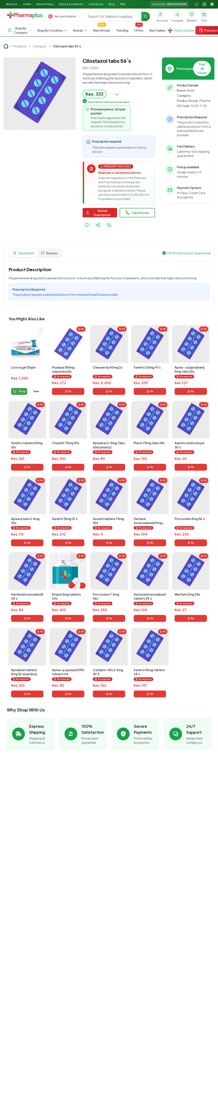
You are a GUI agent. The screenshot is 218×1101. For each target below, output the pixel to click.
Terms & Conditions (71, 4)
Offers (27, 4)
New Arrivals (101, 30)
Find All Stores (202, 68)
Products (19, 46)
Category (40, 46)
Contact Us (96, 4)
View (36, 391)
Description (26, 253)
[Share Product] (98, 225)
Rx (69, 391)
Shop (22, 391)
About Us (12, 4)
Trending (122, 30)
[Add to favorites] (87, 225)
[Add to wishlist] (41, 330)
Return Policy (45, 4)
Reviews (52, 253)
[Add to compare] (109, 225)
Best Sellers (157, 30)
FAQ (122, 4)
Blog (112, 4)
